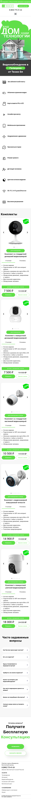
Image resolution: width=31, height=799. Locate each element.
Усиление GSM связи (8, 781)
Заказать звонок (15, 753)
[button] (15, 13)
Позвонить (15, 746)
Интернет (5, 777)
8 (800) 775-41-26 (15, 10)
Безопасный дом (7, 784)
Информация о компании (9, 790)
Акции (3, 792)
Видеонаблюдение (7, 779)
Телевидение (6, 775)
